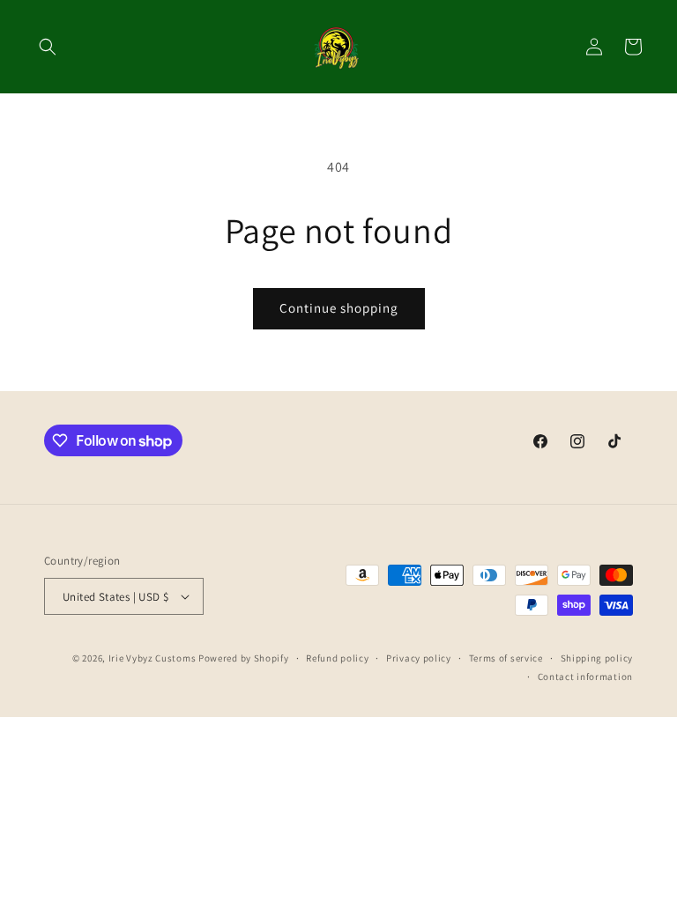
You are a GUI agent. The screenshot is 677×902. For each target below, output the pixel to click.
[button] (47, 46)
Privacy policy (418, 658)
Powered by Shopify (243, 658)
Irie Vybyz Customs (153, 658)
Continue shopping (338, 307)
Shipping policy (597, 658)
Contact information (585, 676)
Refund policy (337, 658)
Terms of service (506, 658)
